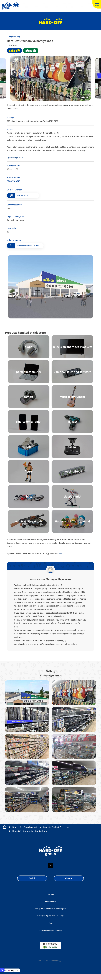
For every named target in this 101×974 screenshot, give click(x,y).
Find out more (22, 195)
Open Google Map (15, 157)
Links (50, 923)
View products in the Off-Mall (28, 246)
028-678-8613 (13, 181)
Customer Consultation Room (50, 930)
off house (30, 50)
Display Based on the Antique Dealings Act (50, 908)
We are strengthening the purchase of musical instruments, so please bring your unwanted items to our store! (50, 107)
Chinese (68, 878)
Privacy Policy (50, 901)
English (32, 878)
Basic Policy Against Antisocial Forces (50, 916)
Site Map (50, 894)
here (60, 553)
